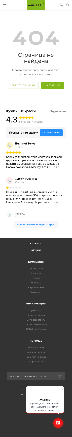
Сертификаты (36, 287)
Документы (36, 292)
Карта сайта (36, 361)
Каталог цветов (36, 315)
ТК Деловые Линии (36, 324)
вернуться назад (23, 85)
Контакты (36, 282)
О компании (36, 268)
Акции (36, 250)
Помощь (36, 340)
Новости (36, 273)
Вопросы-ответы (36, 319)
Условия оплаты (36, 352)
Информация (36, 303)
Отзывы (36, 278)
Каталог (36, 243)
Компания (36, 261)
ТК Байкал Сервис (36, 329)
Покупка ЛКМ (36, 347)
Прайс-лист (36, 310)
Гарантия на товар (36, 357)
